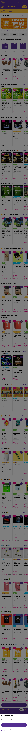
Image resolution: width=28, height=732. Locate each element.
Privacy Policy (18, 729)
